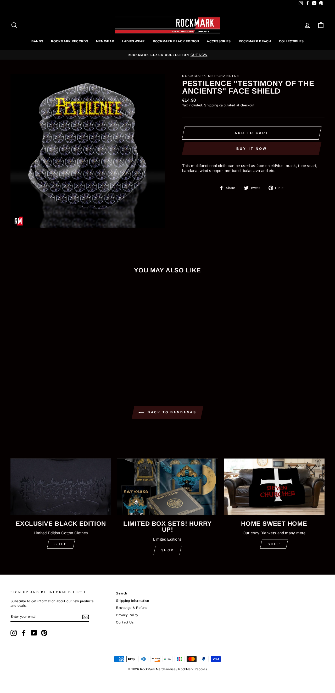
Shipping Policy (168, 361)
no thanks (167, 373)
